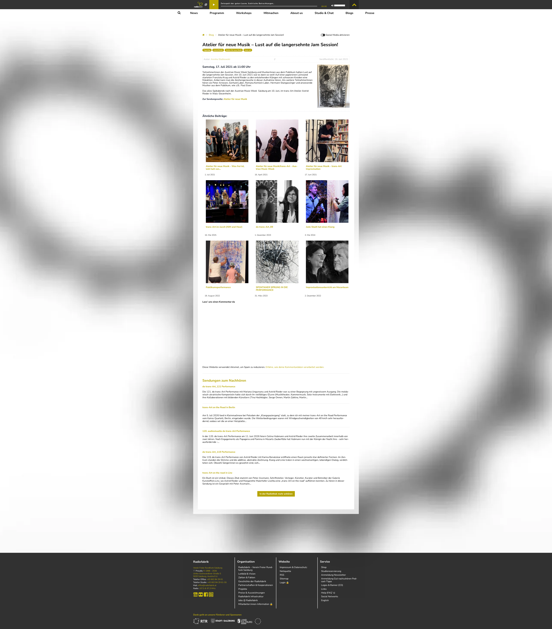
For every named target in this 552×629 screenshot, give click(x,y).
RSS (282, 575)
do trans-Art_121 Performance (218, 386)
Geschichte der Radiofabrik (252, 581)
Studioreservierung (331, 571)
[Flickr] (200, 594)
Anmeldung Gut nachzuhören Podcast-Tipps (339, 580)
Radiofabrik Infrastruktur (250, 596)
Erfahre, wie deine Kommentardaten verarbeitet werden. (295, 367)
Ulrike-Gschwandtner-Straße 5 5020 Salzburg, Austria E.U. (207, 575)
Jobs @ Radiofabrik (248, 600)
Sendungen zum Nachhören (224, 380)
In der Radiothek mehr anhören (276, 493)
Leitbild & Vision (246, 573)
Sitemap (284, 578)
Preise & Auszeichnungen (251, 592)
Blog (211, 35)
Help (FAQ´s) (328, 592)
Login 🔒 (284, 582)
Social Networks (329, 596)
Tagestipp (207, 50)
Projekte (242, 589)
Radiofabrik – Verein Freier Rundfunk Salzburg (255, 568)
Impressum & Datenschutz (293, 567)
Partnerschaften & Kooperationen (255, 585)
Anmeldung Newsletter (333, 575)
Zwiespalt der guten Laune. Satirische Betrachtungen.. (247, 3)
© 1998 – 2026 (210, 571)
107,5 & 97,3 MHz (207, 588)
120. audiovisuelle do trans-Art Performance (226, 431)
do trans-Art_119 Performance (218, 452)
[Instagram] (211, 594)
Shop (323, 567)
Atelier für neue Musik (234, 50)
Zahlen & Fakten (246, 577)
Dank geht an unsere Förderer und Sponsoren (217, 614)
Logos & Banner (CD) (332, 585)
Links (324, 589)
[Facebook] (206, 594)
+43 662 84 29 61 (215, 579)
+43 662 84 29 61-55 (217, 582)
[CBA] (195, 594)
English (325, 600)
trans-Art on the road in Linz (217, 472)
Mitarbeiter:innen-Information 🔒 (255, 604)
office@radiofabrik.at (207, 585)
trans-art (248, 50)
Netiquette (285, 571)
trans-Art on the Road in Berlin (218, 407)
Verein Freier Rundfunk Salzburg (207, 568)
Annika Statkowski (220, 59)
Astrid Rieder (218, 50)
